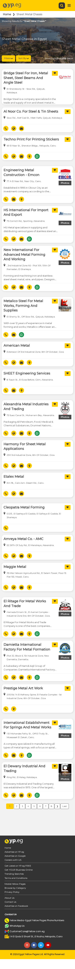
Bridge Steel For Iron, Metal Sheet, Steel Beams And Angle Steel (26, 77)
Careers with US (13, 859)
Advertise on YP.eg (14, 851)
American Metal (17, 345)
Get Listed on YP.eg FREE (18, 865)
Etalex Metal (14, 477)
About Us (9, 897)
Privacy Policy (12, 892)
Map (31, 156)
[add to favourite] (55, 73)
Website (15, 128)
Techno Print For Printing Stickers (31, 139)
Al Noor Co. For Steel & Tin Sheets (31, 111)
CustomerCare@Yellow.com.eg (27, 931)
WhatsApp (38, 156)
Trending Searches (14, 873)
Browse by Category (15, 888)
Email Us (23, 128)
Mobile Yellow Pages (15, 883)
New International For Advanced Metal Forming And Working (24, 254)
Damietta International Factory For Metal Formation (27, 647)
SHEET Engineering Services (27, 373)
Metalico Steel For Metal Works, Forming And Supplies (23, 305)
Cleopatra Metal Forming (24, 507)
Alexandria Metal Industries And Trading (26, 406)
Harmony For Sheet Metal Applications (25, 446)
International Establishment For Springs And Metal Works (27, 725)
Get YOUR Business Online (19, 869)
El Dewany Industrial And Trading (24, 768)
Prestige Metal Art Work (23, 688)
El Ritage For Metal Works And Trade (25, 603)
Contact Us (10, 901)
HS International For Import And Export (26, 212)
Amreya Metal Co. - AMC (24, 539)
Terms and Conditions (16, 878)
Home (7, 14)
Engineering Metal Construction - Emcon (22, 172)
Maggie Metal (15, 567)
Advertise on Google (15, 855)
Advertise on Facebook (16, 905)
